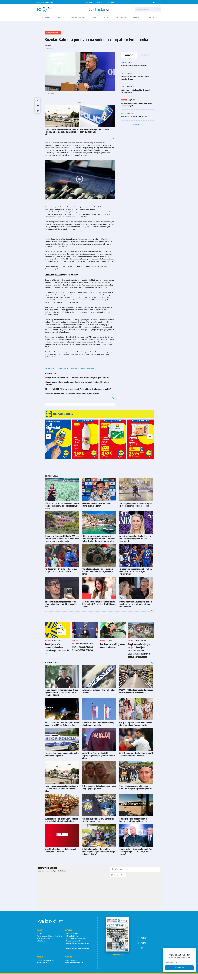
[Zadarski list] (99, 9)
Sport (94, 18)
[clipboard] (37, 110)
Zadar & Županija (78, 18)
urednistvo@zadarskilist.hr (45, 960)
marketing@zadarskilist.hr (78, 938)
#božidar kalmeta (63, 369)
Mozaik (151, 18)
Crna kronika (121, 18)
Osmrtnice (137, 18)
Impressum (111, 2)
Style (106, 18)
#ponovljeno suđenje (87, 369)
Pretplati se (179, 967)
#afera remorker (50, 369)
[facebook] (148, 1)
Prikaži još (137, 124)
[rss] (160, 1)
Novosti (61, 18)
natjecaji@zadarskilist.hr (73, 941)
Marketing (100, 2)
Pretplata (88, 2)
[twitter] (154, 1)
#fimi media (75, 369)
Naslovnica (46, 18)
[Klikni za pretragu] (159, 9)
